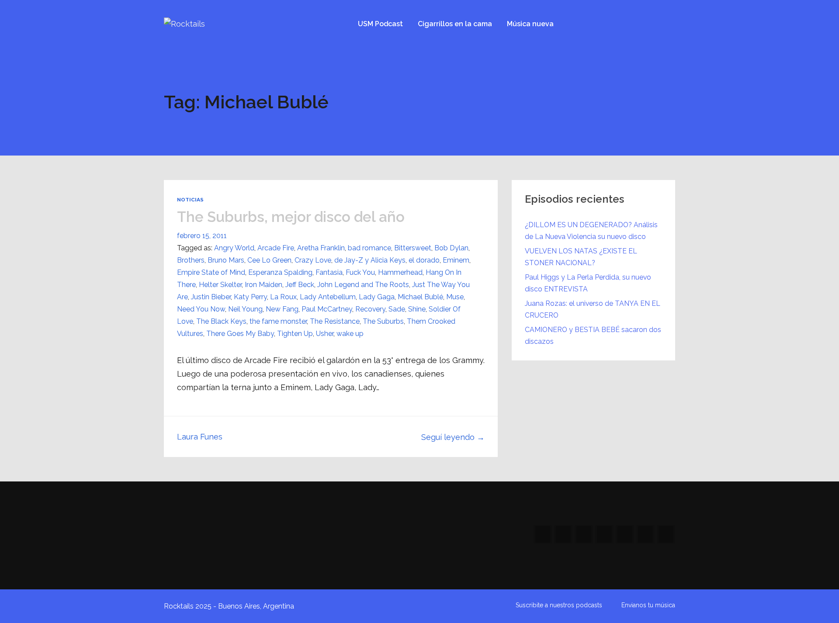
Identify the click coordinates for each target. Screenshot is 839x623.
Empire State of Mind (211, 272)
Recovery (370, 309)
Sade (396, 309)
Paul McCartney (327, 309)
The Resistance (335, 321)
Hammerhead (400, 272)
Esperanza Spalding (280, 272)
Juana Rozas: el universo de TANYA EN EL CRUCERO (592, 309)
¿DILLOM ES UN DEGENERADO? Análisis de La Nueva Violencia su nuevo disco (591, 231)
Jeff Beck (299, 284)
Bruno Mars (226, 260)
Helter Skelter (220, 284)
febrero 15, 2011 (202, 236)
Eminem (456, 260)
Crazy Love (313, 260)
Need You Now (201, 309)
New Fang (282, 309)
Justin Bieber (211, 297)
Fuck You (360, 272)
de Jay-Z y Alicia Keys (370, 260)
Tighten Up (295, 333)
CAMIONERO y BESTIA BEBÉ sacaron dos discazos (593, 335)
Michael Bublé (420, 297)
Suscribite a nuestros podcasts (559, 605)
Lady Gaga (377, 297)
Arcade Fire (275, 248)
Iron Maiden (263, 284)
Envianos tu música (648, 605)
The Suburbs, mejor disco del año (291, 216)
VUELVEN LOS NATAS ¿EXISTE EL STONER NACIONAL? (581, 257)
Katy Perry (250, 297)
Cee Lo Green (269, 260)
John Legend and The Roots (363, 284)
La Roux (283, 297)
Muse (455, 297)
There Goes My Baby (240, 333)
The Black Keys (221, 321)
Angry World (234, 248)
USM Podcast (380, 24)
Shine (417, 309)
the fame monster (278, 321)
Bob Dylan (451, 248)
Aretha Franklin (321, 248)
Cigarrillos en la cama (455, 24)
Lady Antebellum (328, 297)
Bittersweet (412, 248)
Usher (324, 333)
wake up (350, 333)
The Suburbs (383, 321)
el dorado (424, 260)
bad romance (369, 248)
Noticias (190, 200)
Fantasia (329, 272)
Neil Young (245, 309)
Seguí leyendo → (453, 437)
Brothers (191, 260)
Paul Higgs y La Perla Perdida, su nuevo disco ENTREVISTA (588, 283)
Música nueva (530, 24)
